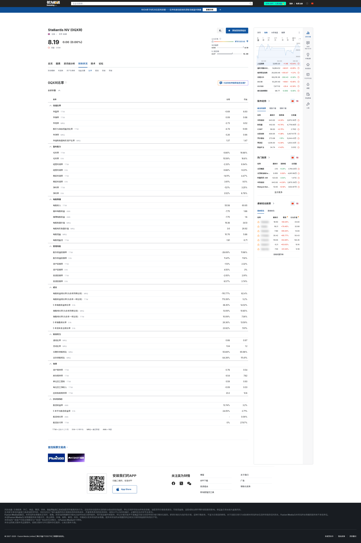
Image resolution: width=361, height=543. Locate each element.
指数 (266, 33)
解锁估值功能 (240, 41)
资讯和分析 (69, 63)
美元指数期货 (262, 91)
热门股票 (261, 157)
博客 (202, 475)
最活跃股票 (261, 108)
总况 (50, 63)
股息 (97, 71)
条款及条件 (329, 536)
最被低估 (260, 211)
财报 (103, 71)
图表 (58, 63)
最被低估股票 (264, 203)
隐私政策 (341, 536)
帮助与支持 (245, 486)
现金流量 (81, 71)
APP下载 (204, 480)
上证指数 (260, 64)
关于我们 (244, 475)
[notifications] (307, 3)
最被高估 (271, 211)
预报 (110, 71)
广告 (243, 480)
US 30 (259, 82)
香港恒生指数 (262, 73)
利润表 (60, 71)
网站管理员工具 (207, 492)
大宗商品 (274, 33)
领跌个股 (283, 108)
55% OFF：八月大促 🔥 (275, 3)
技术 (93, 63)
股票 (283, 33)
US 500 (260, 86)
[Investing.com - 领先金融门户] (53, 3)
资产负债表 (71, 71)
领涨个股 (272, 108)
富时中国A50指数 (264, 68)
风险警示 (353, 536)
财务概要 (51, 71)
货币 (259, 33)
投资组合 (204, 486)
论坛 (101, 63)
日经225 (260, 77)
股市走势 (261, 101)
